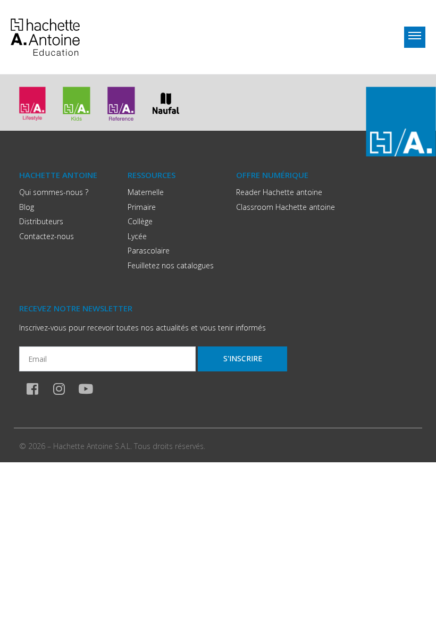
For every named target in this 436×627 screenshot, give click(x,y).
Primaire (142, 207)
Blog (26, 207)
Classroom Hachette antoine (285, 207)
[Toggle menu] (414, 37)
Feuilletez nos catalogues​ (171, 265)
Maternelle (146, 192)
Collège (140, 221)
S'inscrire (242, 358)
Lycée (137, 236)
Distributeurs (41, 221)
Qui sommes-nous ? (53, 192)
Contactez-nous (46, 236)
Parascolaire (149, 250)
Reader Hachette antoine (279, 192)
